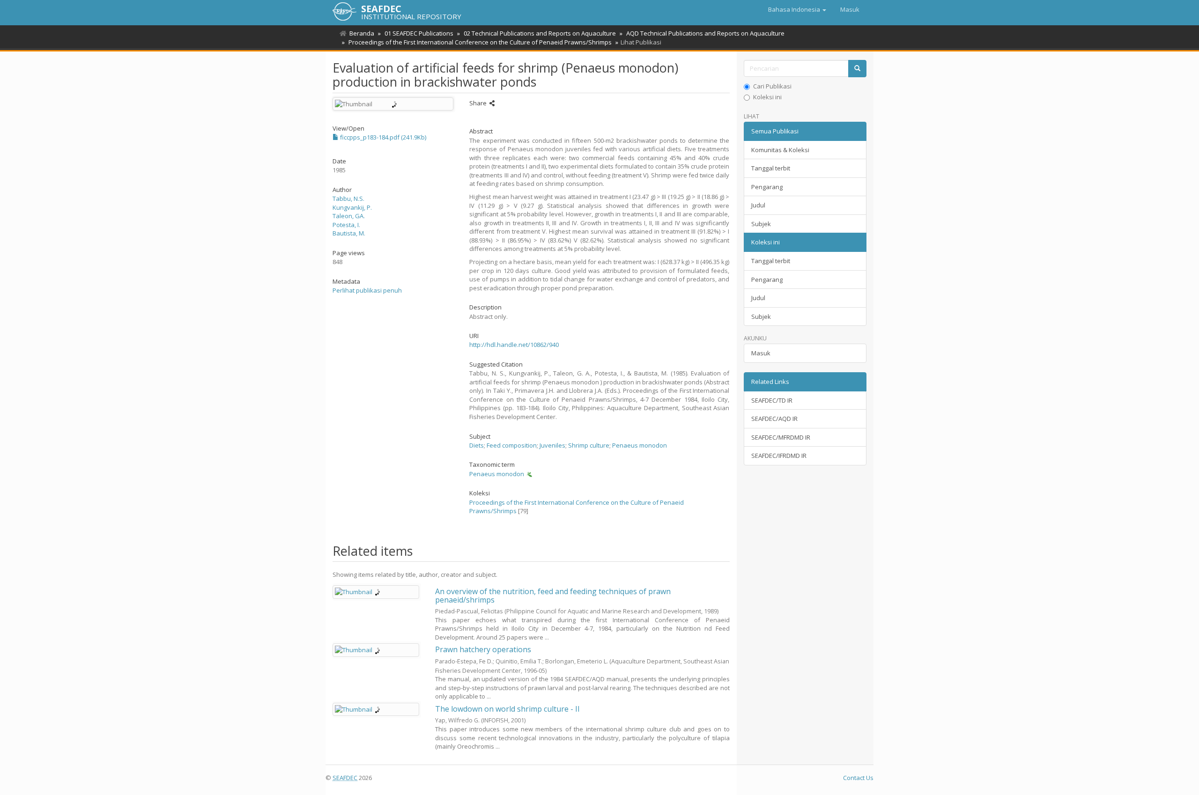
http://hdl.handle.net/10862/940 (514, 344)
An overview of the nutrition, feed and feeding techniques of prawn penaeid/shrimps (553, 595)
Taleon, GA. (349, 216)
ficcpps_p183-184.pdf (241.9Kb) (382, 137)
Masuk (760, 353)
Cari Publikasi (772, 86)
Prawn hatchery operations (483, 649)
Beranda (361, 33)
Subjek (761, 224)
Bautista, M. (349, 233)
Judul (758, 205)
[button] (797, 9)
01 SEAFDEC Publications (419, 33)
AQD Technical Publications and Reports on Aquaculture (705, 33)
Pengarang (767, 187)
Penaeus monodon (639, 445)
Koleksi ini (767, 97)
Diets (476, 445)
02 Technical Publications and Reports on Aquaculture (540, 33)
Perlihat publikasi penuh (367, 290)
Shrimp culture (588, 445)
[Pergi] (857, 68)
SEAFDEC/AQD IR (774, 418)
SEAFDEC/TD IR (771, 400)
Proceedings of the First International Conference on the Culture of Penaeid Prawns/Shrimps (480, 42)
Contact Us (858, 777)
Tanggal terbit (770, 168)
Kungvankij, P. (352, 207)
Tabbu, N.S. (348, 198)
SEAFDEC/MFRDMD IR (780, 437)
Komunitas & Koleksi (780, 150)
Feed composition (512, 445)
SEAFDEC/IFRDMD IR (779, 455)
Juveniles (552, 445)
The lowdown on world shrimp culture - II (507, 709)
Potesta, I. (346, 225)
